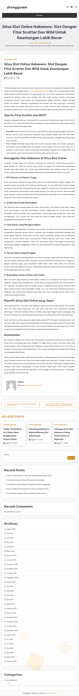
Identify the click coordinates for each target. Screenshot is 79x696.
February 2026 (11, 555)
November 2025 (12, 569)
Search (6, 455)
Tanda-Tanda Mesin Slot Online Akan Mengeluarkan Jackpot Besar (29, 476)
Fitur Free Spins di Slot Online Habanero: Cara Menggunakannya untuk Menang (58, 404)
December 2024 (12, 617)
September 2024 (12, 630)
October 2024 (11, 626)
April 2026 (10, 547)
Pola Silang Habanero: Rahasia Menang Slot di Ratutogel (39, 432)
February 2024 (11, 661)
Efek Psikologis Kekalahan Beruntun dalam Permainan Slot (26, 493)
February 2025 (11, 608)
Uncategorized (10, 59)
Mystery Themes (50, 693)
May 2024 (9, 648)
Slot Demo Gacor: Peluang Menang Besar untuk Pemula (21, 404)
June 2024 (10, 644)
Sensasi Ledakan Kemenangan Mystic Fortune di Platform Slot (27, 489)
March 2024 (10, 657)
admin (21, 382)
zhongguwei (17, 7)
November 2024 (12, 622)
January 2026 (11, 560)
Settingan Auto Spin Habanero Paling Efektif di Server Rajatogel (28, 484)
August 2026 (10, 529)
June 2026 (10, 538)
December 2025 (12, 564)
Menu (40, 15)
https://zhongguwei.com (33, 385)
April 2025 (10, 600)
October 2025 (11, 573)
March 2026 (10, 551)
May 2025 (9, 595)
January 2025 (11, 613)
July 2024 (9, 639)
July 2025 (9, 586)
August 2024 (11, 635)
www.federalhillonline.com (39, 91)
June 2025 (10, 591)
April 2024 (10, 653)
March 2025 (10, 604)
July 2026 (9, 533)
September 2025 (12, 578)
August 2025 (10, 582)
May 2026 (9, 542)
